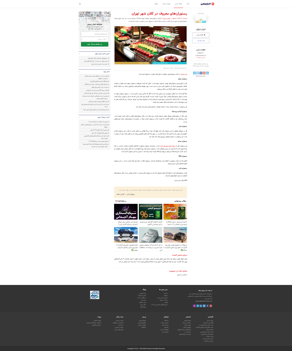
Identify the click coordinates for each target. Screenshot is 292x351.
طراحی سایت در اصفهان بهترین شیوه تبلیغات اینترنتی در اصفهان (96, 77)
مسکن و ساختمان (208, 341)
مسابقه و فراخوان (96, 325)
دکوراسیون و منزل (119, 330)
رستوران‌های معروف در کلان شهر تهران (97, 58)
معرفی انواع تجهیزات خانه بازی (100, 133)
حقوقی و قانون (187, 327)
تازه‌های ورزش (142, 321)
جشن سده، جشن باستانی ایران (99, 64)
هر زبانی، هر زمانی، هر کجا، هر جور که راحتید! (96, 93)
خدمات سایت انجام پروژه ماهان (99, 87)
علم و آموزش (187, 321)
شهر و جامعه (187, 325)
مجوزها (166, 296)
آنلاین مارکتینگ (142, 296)
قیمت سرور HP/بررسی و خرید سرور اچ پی (97, 90)
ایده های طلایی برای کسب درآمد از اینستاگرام (96, 84)
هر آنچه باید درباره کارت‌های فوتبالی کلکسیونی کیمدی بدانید (96, 137)
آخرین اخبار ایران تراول (102, 54)
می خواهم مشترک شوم (94, 44)
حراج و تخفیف (97, 321)
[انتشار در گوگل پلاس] (204, 73)
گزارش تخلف (120, 194)
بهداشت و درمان (187, 323)
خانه (188, 4)
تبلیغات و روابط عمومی (185, 334)
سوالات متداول (164, 300)
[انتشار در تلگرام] (194, 73)
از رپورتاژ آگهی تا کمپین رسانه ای (159, 305)
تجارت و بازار (210, 321)
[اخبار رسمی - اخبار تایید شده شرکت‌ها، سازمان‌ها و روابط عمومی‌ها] (207, 4)
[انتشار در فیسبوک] (201, 73)
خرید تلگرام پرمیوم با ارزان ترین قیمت (98, 101)
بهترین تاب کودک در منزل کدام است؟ (98, 122)
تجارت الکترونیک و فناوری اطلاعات (204, 327)
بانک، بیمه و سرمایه (208, 339)
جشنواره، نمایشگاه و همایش (94, 323)
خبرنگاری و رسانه (141, 298)
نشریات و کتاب (164, 323)
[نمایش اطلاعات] (200, 58)
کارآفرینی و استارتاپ (208, 323)
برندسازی (143, 300)
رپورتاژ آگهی (143, 307)
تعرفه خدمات (166, 4)
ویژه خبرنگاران (142, 302)
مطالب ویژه (143, 305)
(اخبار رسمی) (166, 18)
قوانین (166, 302)
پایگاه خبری (178, 4)
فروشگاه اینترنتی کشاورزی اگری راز (99, 81)
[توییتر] (204, 305)
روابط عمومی (142, 293)
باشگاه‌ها (143, 327)
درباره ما (166, 293)
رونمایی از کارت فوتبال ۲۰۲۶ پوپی (99, 130)
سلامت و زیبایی (120, 321)
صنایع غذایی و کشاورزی (207, 334)
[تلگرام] (197, 305)
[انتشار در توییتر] (197, 73)
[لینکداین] (200, 305)
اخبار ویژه (106, 71)
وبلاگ (156, 4)
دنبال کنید (200, 41)
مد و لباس (121, 325)
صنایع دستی (165, 332)
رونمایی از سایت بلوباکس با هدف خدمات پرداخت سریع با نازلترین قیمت (95, 97)
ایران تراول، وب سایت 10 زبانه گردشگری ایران (95, 61)
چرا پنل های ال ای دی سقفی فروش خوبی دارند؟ (95, 110)
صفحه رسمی (200, 35)
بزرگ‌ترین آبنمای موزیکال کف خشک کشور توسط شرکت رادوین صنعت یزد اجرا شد (95, 145)
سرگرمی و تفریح (182, 275)
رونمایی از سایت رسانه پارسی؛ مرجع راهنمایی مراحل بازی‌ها (94, 126)
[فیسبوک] (207, 305)
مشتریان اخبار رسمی (162, 298)
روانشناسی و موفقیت (118, 323)
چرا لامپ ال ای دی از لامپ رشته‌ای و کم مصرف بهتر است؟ (94, 105)
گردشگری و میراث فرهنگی (184, 330)
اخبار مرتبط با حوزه (104, 117)
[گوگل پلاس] (210, 305)
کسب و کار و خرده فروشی (206, 332)
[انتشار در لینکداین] (207, 73)
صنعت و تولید (209, 330)
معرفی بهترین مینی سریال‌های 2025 (98, 141)
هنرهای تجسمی (164, 330)
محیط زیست (187, 332)
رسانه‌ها (166, 321)
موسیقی (166, 327)
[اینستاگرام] (194, 305)
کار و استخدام (209, 336)
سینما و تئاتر (165, 325)
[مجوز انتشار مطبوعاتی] (94, 295)
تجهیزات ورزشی (142, 325)
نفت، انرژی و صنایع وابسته (206, 325)
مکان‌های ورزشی (142, 323)
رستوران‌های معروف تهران (167, 146)
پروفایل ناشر (130, 194)
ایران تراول (200, 29)
